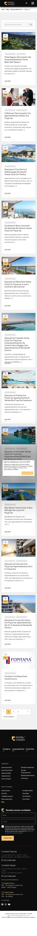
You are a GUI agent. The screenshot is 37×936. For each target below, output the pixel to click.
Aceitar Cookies (27, 473)
